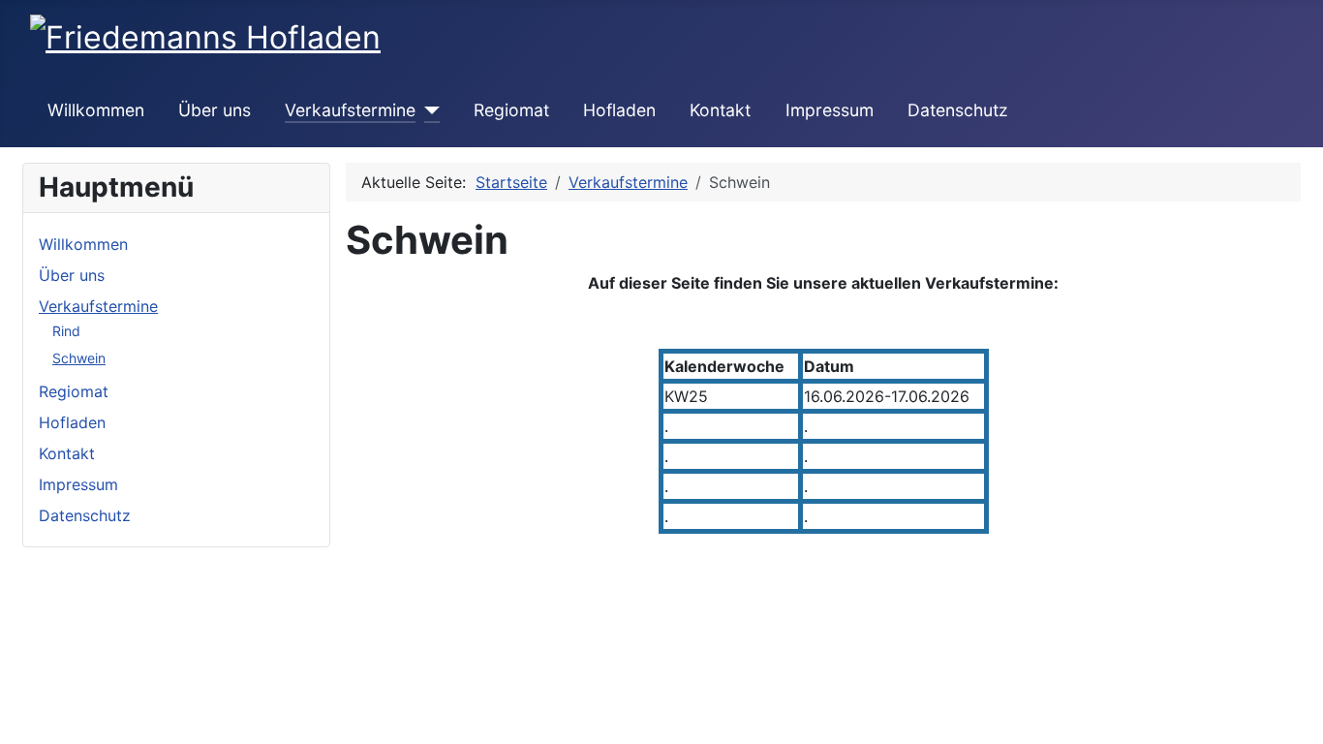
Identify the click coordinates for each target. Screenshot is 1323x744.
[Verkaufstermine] (427, 110)
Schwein (79, 358)
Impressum (829, 110)
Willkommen (95, 110)
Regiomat (511, 110)
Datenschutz (958, 110)
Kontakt (720, 110)
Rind (66, 331)
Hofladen (619, 110)
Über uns (214, 110)
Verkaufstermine (350, 110)
